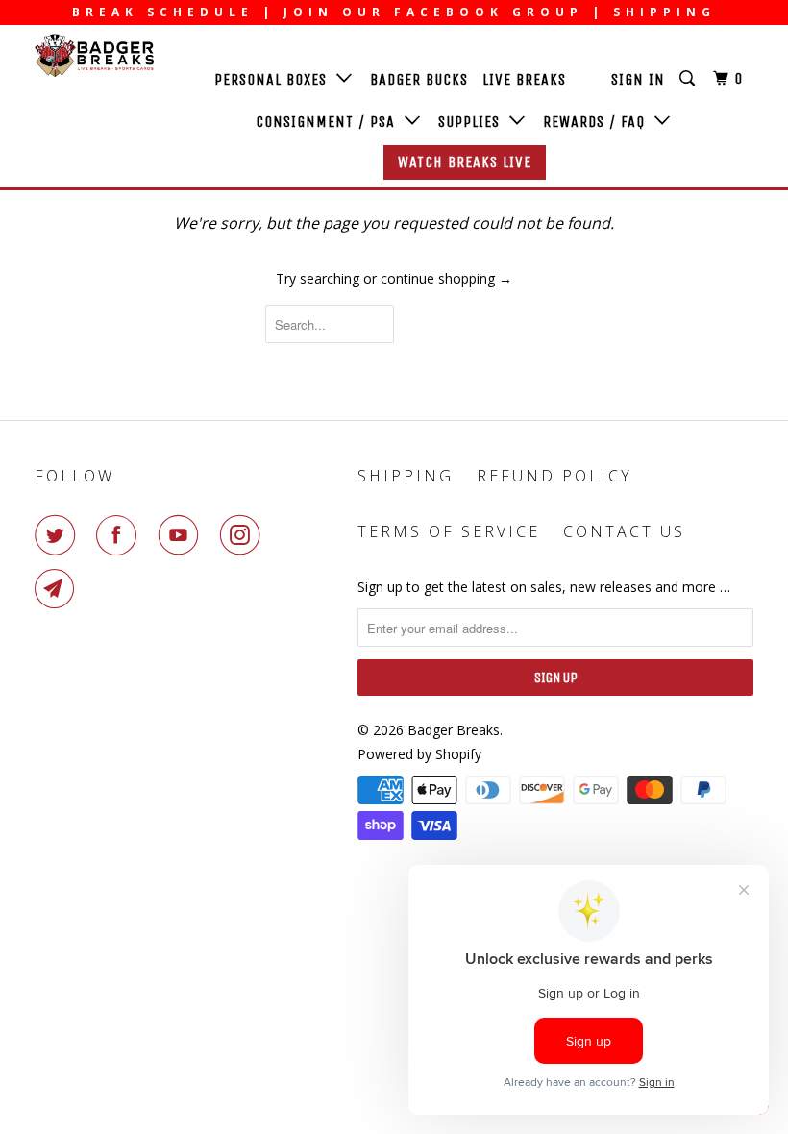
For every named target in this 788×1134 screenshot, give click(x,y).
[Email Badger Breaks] (59, 589)
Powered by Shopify (419, 754)
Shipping (405, 475)
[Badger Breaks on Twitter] (59, 535)
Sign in (638, 79)
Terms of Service (448, 531)
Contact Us (624, 531)
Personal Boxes (275, 79)
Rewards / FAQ (598, 121)
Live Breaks (524, 79)
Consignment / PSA (330, 121)
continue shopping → (446, 278)
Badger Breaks (453, 730)
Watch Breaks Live (464, 162)
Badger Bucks (419, 79)
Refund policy (554, 475)
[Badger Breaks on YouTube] (183, 535)
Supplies (473, 121)
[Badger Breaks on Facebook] (120, 535)
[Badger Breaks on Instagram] (244, 535)
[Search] (689, 79)
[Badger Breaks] (94, 55)
